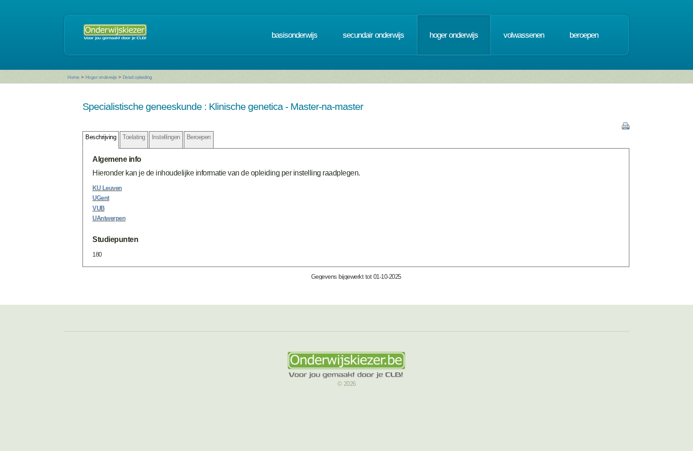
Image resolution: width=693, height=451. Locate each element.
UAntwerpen (108, 218)
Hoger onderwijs (101, 77)
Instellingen (166, 137)
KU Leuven (107, 188)
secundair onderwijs (373, 35)
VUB (98, 208)
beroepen (583, 35)
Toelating (134, 137)
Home (73, 77)
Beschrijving (100, 137)
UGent (100, 197)
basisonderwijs (294, 35)
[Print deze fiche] (625, 127)
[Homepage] (115, 34)
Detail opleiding (137, 77)
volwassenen (523, 35)
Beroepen (199, 137)
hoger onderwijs (453, 35)
